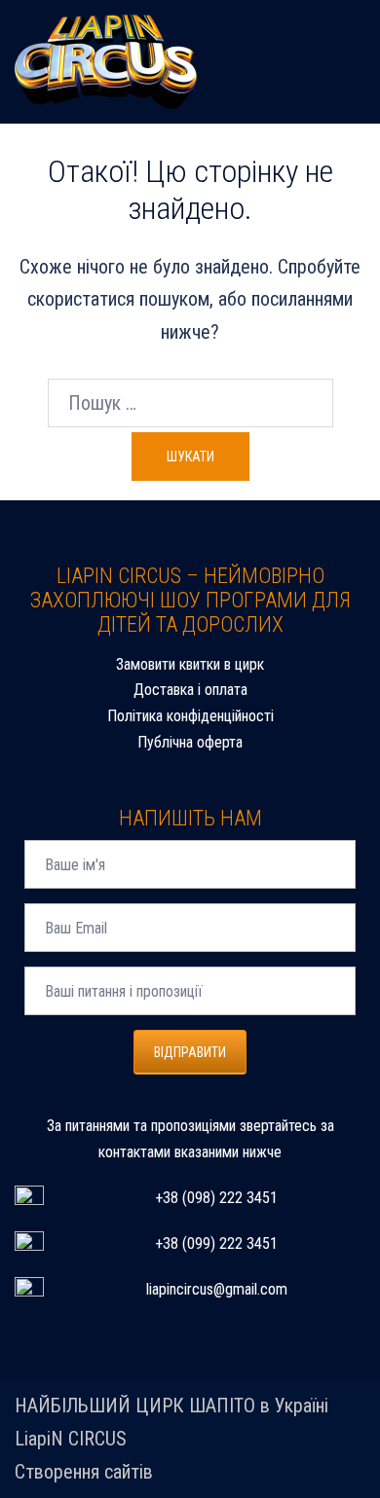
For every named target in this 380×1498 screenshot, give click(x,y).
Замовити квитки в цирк (190, 664)
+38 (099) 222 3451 (216, 1243)
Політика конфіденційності (190, 716)
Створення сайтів (84, 1471)
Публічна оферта (190, 742)
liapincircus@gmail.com (216, 1289)
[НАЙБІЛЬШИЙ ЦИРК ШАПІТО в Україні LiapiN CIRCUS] (106, 60)
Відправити (190, 1052)
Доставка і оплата (190, 689)
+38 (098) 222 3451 (216, 1197)
